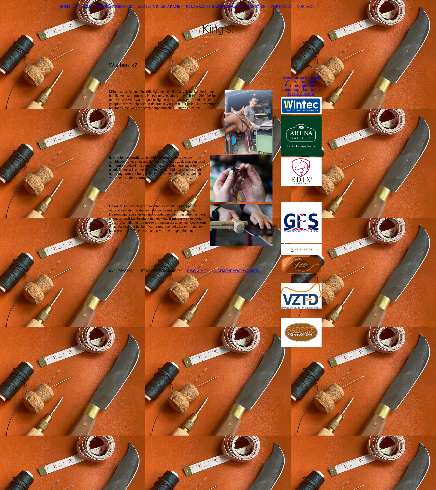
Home (64, 6)
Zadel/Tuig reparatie (159, 6)
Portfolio (281, 6)
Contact (305, 6)
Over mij (84, 6)
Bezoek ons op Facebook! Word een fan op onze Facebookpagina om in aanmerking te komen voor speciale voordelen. (301, 86)
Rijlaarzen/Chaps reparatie (214, 6)
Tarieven (256, 6)
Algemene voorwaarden (237, 271)
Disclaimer (197, 271)
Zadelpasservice (115, 6)
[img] (22, 6)
